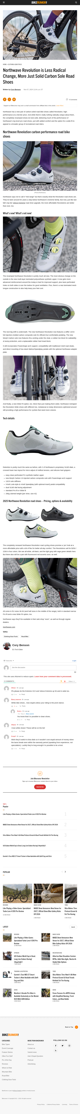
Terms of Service (29, 576)
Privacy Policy (17, 576)
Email (15, 550)
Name (14, 560)
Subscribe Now (40, 570)
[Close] (68, 535)
